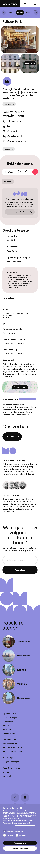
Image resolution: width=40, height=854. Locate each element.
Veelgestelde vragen (10, 762)
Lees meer (8, 104)
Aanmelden (20, 570)
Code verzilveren (9, 733)
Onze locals (6, 776)
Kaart (28, 12)
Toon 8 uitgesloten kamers (18, 212)
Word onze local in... (10, 743)
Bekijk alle (28, 63)
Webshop (5, 725)
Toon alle (7, 149)
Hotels (20, 12)
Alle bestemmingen (9, 718)
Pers (4, 780)
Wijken (11, 12)
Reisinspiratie (7, 721)
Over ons (10, 436)
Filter (9, 181)
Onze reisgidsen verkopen (12, 747)
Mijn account (7, 729)
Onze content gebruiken (12, 751)
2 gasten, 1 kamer (22, 172)
